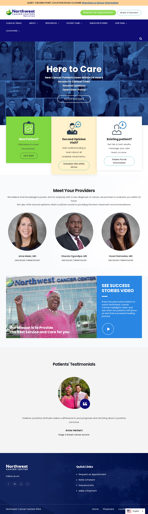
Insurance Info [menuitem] (86, 485)
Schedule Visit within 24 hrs (74, 165)
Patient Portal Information (119, 161)
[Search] (136, 51)
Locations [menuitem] (11, 30)
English (136, 511)
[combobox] (135, 511)
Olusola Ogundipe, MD (74, 256)
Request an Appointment (98, 12)
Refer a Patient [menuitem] (87, 479)
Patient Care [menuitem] (73, 23)
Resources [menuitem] (51, 23)
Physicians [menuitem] (108, 509)
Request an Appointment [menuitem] (92, 474)
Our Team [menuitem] (120, 23)
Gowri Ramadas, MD (121, 256)
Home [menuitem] (95, 509)
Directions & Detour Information (100, 2)
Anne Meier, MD (27, 256)
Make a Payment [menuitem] (88, 490)
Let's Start (29, 155)
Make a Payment (129, 12)
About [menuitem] (32, 23)
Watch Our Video (74, 99)
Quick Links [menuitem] (84, 467)
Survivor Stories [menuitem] (98, 23)
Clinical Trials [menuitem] (14, 23)
